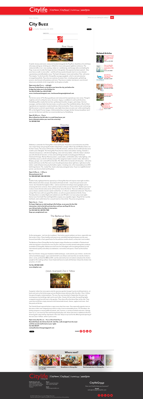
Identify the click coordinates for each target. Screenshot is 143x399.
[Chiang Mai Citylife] (38, 10)
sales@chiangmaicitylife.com (97, 389)
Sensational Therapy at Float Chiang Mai (108, 76)
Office (52, 383)
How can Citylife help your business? (97, 386)
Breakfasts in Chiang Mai (71, 362)
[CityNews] (54, 10)
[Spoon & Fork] (85, 10)
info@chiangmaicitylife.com (52, 388)
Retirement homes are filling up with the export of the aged (109, 58)
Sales (51, 384)
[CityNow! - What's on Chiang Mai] (64, 10)
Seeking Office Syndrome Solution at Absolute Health (108, 105)
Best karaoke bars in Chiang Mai (93, 362)
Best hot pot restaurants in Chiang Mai (49, 362)
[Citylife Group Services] (75, 10)
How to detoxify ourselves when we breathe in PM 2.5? (109, 67)
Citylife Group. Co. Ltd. (39, 396)
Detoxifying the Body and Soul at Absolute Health (108, 85)
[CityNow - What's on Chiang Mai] (64, 376)
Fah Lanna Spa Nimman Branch (108, 94)
